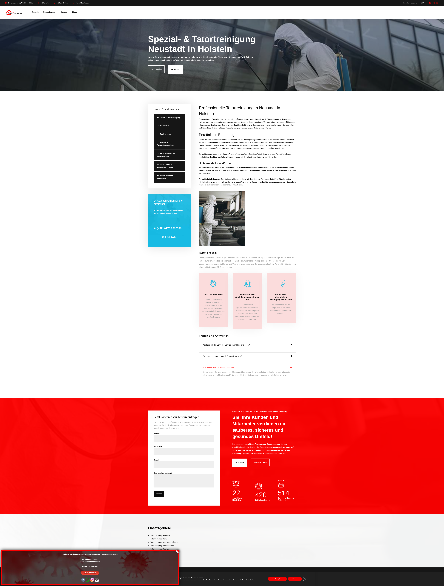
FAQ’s (422, 3)
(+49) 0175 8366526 (169, 228)
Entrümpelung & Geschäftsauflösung (165, 165)
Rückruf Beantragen (82, 3)
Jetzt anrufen (45, 3)
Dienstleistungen (49, 12)
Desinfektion (164, 126)
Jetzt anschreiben (62, 3)
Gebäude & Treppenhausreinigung (165, 143)
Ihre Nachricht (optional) (163, 473)
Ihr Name (157, 434)
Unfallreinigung (165, 134)
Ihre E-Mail (158, 447)
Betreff (156, 460)
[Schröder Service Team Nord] (14, 12)
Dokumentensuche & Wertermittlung (166, 154)
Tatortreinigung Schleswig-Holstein (163, 542)
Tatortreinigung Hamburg (160, 535)
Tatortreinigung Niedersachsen (162, 546)
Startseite (35, 12)
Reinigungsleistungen (222, 142)
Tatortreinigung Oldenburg (160, 549)
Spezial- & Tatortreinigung (170, 118)
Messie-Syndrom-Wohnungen (165, 177)
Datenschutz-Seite (247, 580)
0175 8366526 (90, 573)
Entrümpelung (285, 167)
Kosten (64, 12)
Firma (74, 12)
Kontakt (406, 3)
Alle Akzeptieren (277, 579)
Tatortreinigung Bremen (159, 539)
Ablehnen (294, 579)
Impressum (414, 3)
